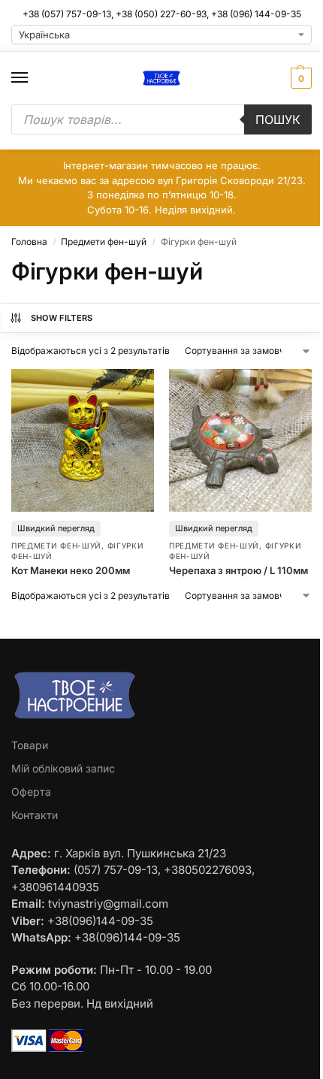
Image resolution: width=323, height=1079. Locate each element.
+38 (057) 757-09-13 (67, 14)
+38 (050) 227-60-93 (161, 14)
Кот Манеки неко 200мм (70, 570)
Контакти (34, 814)
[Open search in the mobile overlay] (161, 119)
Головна (29, 241)
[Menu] (33, 78)
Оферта (31, 791)
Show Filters (62, 318)
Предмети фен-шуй (103, 241)
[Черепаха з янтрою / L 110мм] (240, 440)
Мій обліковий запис (63, 768)
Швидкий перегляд (56, 528)
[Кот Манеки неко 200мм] (82, 440)
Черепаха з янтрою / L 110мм (238, 570)
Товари (29, 745)
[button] (299, 78)
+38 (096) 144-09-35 (256, 14)
